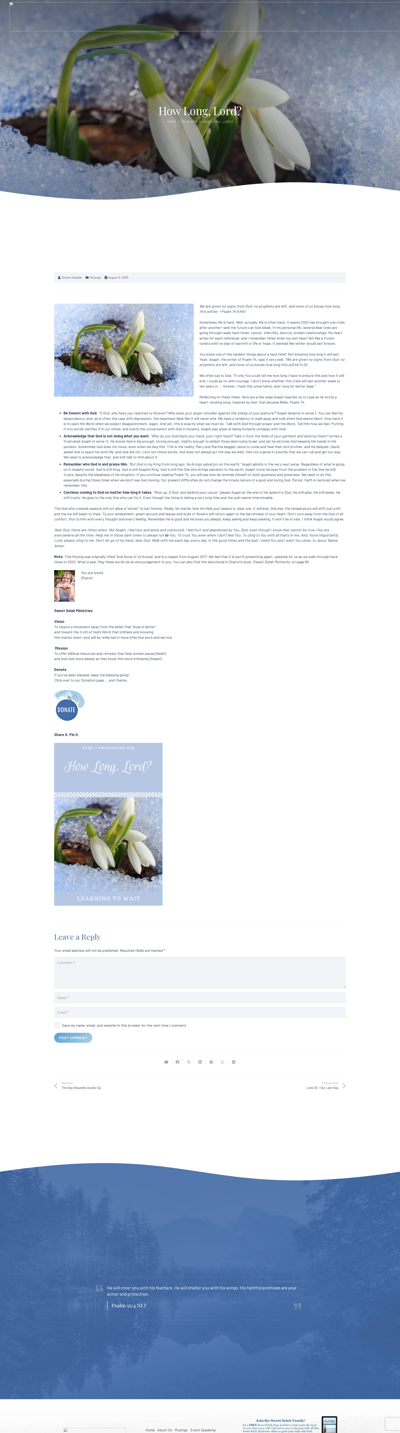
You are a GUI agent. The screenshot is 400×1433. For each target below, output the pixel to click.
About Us (164, 1430)
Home (171, 122)
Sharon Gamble (72, 277)
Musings (190, 122)
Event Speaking (202, 1430)
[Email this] (166, 1062)
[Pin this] (211, 1062)
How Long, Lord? (218, 122)
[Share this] (177, 1062)
